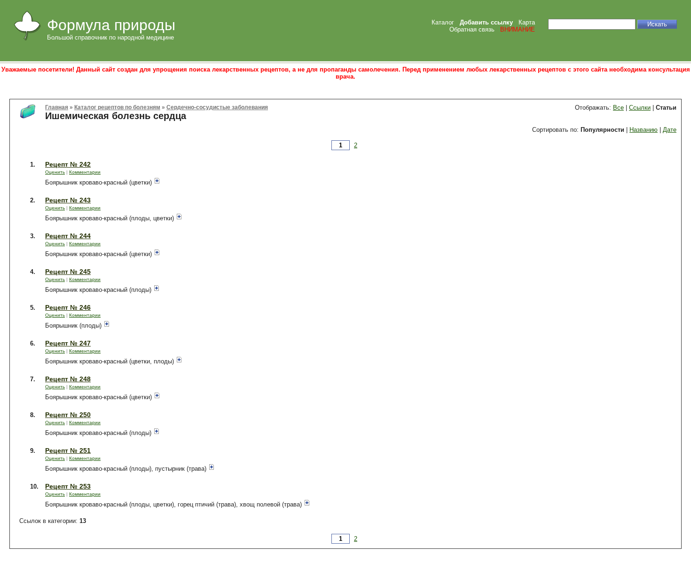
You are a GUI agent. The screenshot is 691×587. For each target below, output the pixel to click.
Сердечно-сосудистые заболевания (217, 107)
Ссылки (640, 107)
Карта (526, 22)
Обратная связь (472, 29)
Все (618, 107)
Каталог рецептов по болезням (117, 107)
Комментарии (85, 172)
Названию (643, 129)
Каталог (443, 22)
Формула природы (111, 24)
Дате (669, 129)
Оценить (55, 172)
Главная (56, 107)
